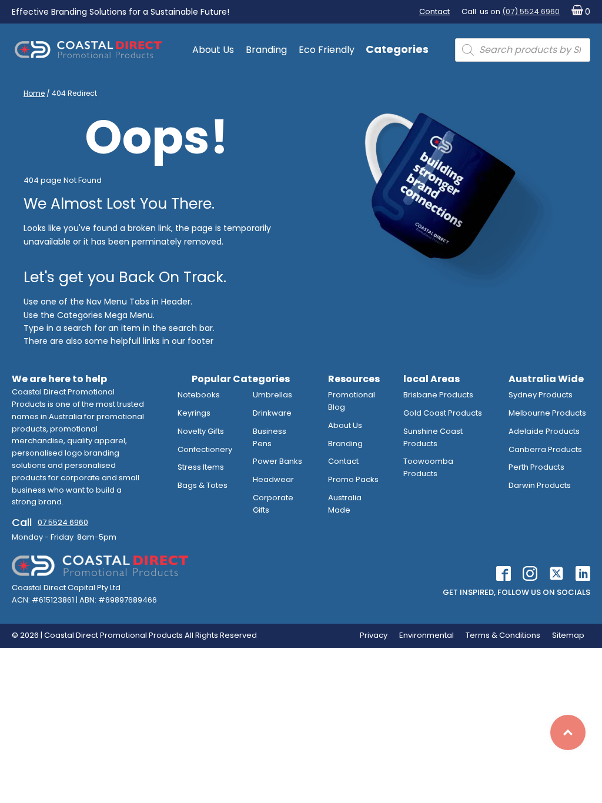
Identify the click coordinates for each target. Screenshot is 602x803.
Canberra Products (545, 449)
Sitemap (568, 635)
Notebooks (199, 394)
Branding (266, 49)
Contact (434, 11)
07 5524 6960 (63, 522)
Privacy (373, 635)
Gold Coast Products (442, 413)
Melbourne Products (547, 413)
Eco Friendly (326, 49)
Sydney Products (541, 394)
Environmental (426, 635)
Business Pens (269, 437)
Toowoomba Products (428, 467)
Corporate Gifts (273, 504)
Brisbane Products (438, 394)
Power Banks (277, 461)
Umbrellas (272, 394)
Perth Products (536, 467)
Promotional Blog (351, 401)
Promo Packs (353, 479)
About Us (213, 49)
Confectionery (205, 449)
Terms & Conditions (503, 635)
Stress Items (201, 467)
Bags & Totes (203, 485)
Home (34, 93)
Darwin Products (540, 485)
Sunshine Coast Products (433, 437)
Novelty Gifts (201, 431)
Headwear (273, 479)
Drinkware (272, 413)
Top (568, 732)
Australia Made (345, 504)
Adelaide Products (544, 431)
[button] (578, 12)
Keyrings (194, 413)
